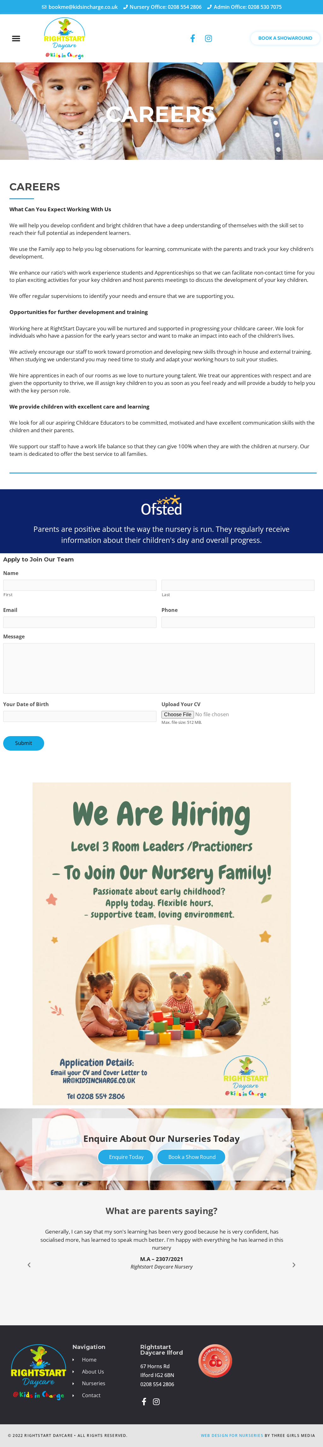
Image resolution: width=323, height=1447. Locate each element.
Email (10, 610)
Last (166, 594)
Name (10, 573)
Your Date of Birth (26, 704)
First (8, 594)
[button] (16, 38)
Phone (170, 610)
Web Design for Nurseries (232, 1435)
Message (14, 636)
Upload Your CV (181, 704)
